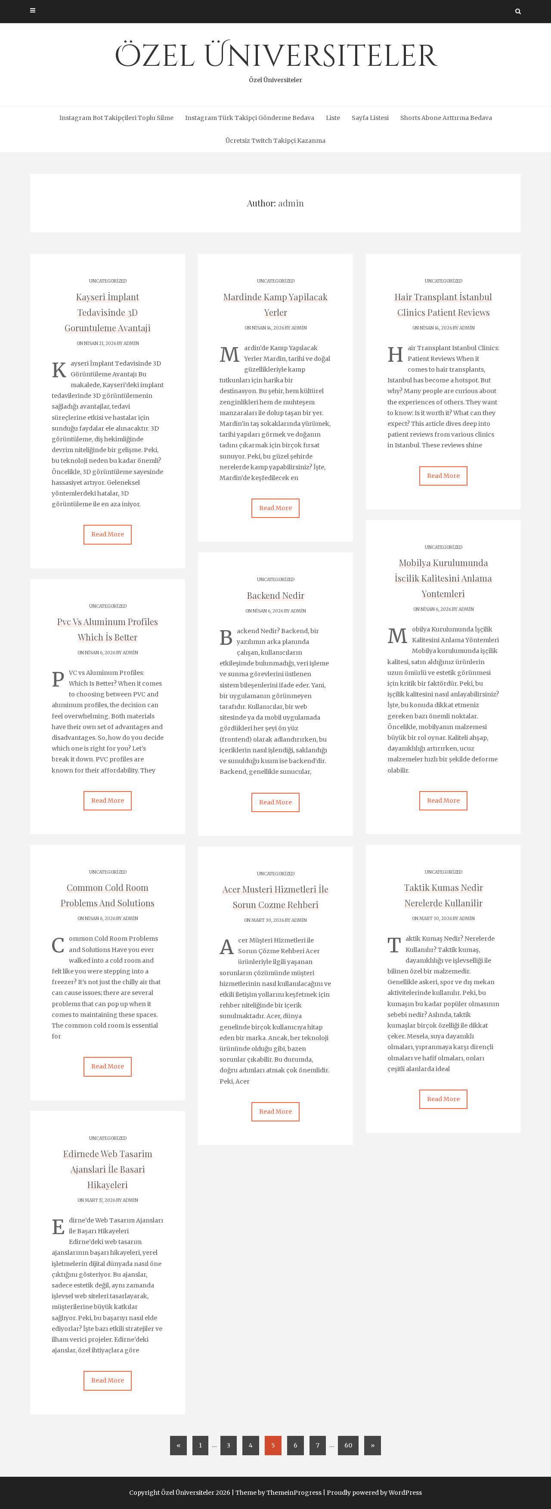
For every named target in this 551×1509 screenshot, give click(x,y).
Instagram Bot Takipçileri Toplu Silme (116, 118)
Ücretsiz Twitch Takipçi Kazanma (275, 141)
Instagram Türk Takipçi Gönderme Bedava (249, 118)
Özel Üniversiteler (275, 60)
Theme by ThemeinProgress (278, 1493)
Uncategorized (108, 281)
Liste (333, 118)
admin (131, 343)
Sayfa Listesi (370, 118)
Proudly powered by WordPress (374, 1493)
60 (348, 1445)
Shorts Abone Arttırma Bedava (446, 118)
